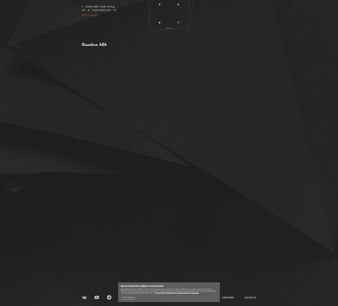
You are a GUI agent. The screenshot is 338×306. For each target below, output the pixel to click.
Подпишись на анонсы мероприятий (231, 6)
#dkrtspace (90, 15)
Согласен (128, 297)
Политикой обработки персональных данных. (177, 293)
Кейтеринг (228, 298)
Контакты (250, 298)
